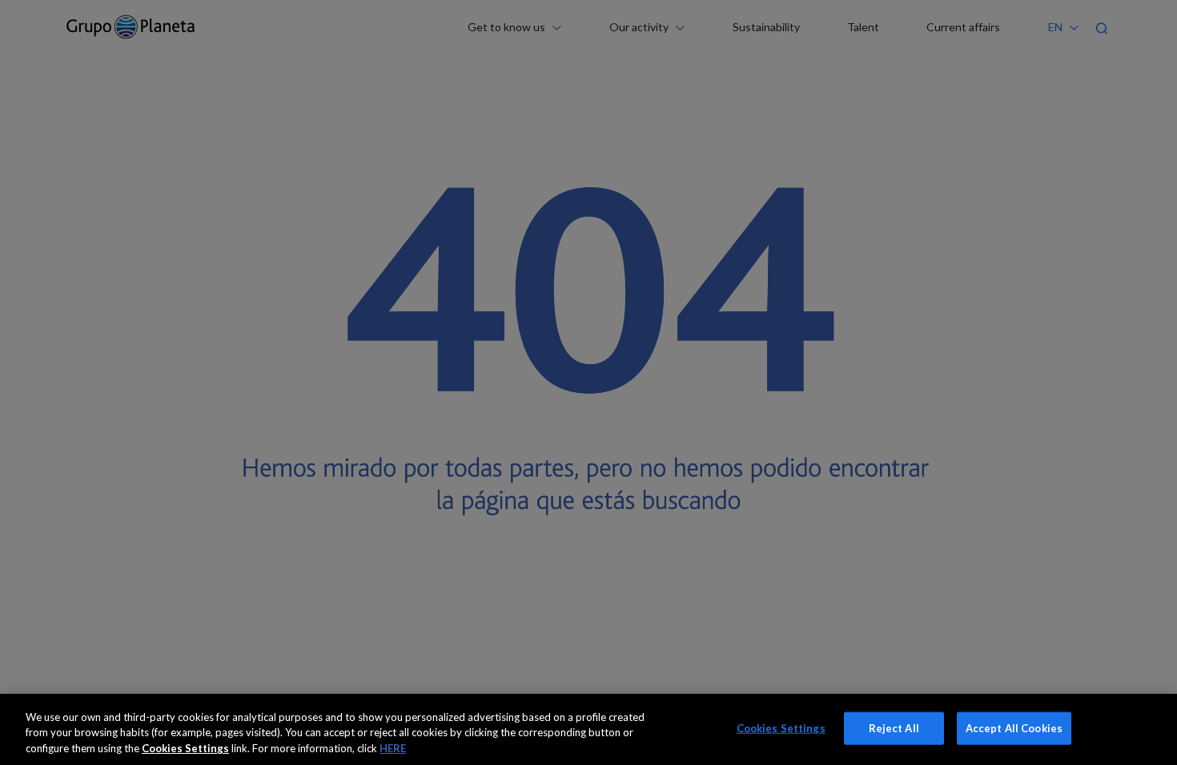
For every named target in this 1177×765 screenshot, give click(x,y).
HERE (393, 748)
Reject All (894, 727)
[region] (588, 729)
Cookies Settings (781, 727)
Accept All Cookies (1014, 727)
